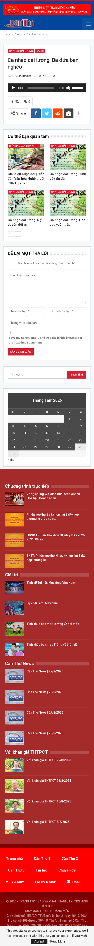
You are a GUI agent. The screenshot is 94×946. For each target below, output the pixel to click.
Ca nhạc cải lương (21, 51)
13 (47, 433)
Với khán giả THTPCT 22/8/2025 (49, 780)
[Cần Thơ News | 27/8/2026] (14, 717)
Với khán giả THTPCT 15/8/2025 (49, 801)
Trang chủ (14, 858)
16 (80, 433)
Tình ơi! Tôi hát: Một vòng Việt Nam (51, 582)
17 (13, 440)
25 (24, 446)
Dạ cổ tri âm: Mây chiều (43, 603)
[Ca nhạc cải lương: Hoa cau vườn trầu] (68, 203)
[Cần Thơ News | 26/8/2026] (14, 738)
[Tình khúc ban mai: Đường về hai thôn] (14, 629)
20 (47, 440)
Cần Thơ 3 (16, 870)
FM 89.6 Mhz (45, 882)
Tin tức (41, 870)
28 (58, 446)
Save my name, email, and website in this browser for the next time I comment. (45, 340)
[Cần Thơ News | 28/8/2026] (14, 697)
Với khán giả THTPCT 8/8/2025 (48, 822)
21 (58, 440)
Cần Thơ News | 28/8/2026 (45, 692)
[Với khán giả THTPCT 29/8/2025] (14, 765)
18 (24, 440)
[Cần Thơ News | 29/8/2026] (14, 676)
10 (13, 433)
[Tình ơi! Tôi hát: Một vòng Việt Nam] (14, 588)
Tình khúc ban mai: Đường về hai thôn (53, 624)
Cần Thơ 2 (69, 858)
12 (35, 433)
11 (24, 433)
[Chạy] (13, 88)
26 (35, 446)
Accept (39, 941)
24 (13, 446)
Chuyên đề (67, 870)
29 (69, 446)
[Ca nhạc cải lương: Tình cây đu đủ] (68, 157)
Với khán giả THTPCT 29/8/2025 (49, 760)
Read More (57, 941)
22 (69, 440)
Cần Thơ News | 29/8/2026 (45, 671)
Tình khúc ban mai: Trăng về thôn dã (52, 644)
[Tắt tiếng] (68, 88)
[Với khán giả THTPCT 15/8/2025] (14, 806)
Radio (40, 51)
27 (47, 446)
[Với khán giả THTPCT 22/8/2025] (14, 786)
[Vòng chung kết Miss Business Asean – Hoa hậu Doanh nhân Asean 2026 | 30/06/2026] (14, 499)
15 (69, 433)
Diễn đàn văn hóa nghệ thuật (24, 146)
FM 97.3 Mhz (13, 882)
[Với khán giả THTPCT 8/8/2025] (14, 827)
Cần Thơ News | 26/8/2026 (45, 733)
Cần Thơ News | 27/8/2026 (45, 712)
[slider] (78, 87)
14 (58, 433)
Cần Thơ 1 (42, 858)
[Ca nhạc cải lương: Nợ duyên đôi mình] (26, 203)
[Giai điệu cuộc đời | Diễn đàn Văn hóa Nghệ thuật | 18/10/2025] (26, 157)
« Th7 (11, 459)
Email (76, 882)
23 (80, 440)
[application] (47, 87)
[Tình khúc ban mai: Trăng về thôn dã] (14, 650)
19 (35, 440)
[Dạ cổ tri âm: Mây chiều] (14, 608)
